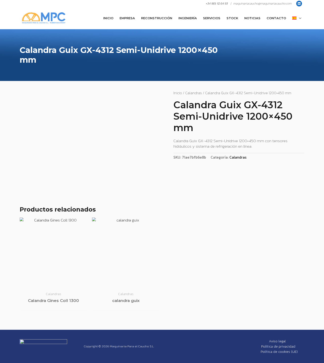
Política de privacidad (278, 346)
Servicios (211, 18)
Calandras (193, 93)
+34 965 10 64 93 (217, 3)
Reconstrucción (156, 18)
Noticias (252, 18)
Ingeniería (187, 18)
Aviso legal (277, 341)
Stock (232, 18)
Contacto (276, 18)
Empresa (127, 18)
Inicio (108, 18)
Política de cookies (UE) (279, 351)
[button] (296, 18)
